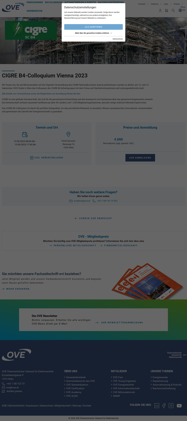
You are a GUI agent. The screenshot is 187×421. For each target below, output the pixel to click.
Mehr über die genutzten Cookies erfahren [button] (92, 33)
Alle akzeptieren (93, 27)
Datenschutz (118, 39)
